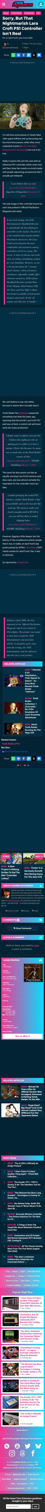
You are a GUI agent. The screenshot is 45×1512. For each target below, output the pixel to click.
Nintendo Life (19, 1474)
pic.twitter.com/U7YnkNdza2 (22, 524)
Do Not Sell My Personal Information (27, 1468)
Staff (22, 1271)
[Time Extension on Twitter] (27, 1446)
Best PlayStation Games (16, 751)
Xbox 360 (9, 979)
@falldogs (23, 413)
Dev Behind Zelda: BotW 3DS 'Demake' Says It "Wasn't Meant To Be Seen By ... (24, 1206)
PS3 (3, 979)
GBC (14, 979)
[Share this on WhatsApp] (13, 55)
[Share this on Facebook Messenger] (39, 55)
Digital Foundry (20, 1479)
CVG (29, 1488)
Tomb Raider (16, 13)
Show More (22, 1430)
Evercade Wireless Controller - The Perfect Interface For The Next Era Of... (25, 1216)
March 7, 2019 (29, 464)
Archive (36, 1281)
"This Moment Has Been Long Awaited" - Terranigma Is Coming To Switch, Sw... (24, 1195)
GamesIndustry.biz (16, 1488)
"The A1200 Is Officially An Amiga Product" (23, 1164)
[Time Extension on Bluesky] (38, 1446)
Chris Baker (30, 547)
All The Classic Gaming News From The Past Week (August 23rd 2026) (25, 1248)
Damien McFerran (10, 47)
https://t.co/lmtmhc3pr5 (18, 460)
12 (17, 1115)
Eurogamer (22, 1484)
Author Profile (12, 911)
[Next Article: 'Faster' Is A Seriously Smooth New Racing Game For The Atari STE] (34, 863)
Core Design (6, 991)
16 (27, 765)
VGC (32, 1484)
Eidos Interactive (8, 985)
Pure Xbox (6, 1479)
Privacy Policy (34, 1276)
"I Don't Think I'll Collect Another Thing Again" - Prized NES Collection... (23, 1174)
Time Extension (14, 901)
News (6, 13)
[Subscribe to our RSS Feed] (6, 1446)
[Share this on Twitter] (28, 55)
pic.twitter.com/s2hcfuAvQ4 (22, 187)
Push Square (33, 1474)
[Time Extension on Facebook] (33, 1454)
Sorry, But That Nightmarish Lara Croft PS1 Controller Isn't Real (22, 26)
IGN (13, 1484)
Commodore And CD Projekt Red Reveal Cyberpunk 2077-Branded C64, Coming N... (24, 1238)
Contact (21, 1276)
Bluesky (26, 911)
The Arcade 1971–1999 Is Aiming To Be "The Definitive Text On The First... (24, 1184)
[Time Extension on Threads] (22, 1454)
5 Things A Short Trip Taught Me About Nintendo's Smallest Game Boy (24, 1227)
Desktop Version (31, 1285)
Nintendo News (37, 1479)
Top (8, 1271)
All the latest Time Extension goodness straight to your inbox (22, 1499)
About (15, 1271)
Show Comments (23, 928)
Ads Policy (25, 1281)
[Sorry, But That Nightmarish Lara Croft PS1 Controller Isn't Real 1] (22, 116)
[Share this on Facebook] (23, 55)
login (36, 945)
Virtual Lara (22, 562)
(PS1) (11, 743)
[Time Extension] (22, 4)
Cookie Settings (14, 1285)
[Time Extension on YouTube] (17, 1446)
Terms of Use (12, 1281)
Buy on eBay (22, 1036)
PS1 (38, 13)
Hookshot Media (19, 1462)
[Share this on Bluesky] (18, 55)
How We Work (34, 1271)
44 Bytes (31, 1465)
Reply (36, 911)
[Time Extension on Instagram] (12, 1454)
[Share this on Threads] (34, 55)
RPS (36, 1488)
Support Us (10, 1276)
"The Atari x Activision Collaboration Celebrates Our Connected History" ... (21, 1259)
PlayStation (29, 13)
